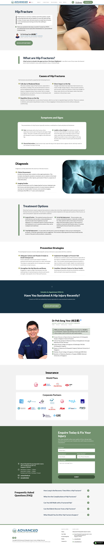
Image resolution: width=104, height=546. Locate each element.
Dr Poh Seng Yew (65, 536)
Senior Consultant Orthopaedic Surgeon (31, 35)
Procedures (54, 2)
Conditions (46, 2)
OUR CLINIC (76, 529)
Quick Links (64, 529)
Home (62, 531)
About (38, 2)
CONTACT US (88, 2)
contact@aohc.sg (25, 475)
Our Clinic (63, 534)
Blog (60, 2)
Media (64, 2)
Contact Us (64, 541)
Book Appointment (24, 43)
